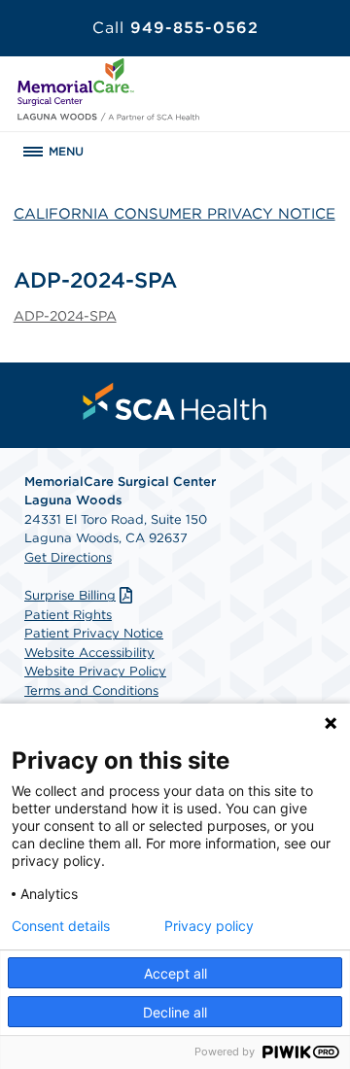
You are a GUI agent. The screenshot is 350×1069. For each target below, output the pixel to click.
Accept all (175, 973)
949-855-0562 (175, 27)
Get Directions (68, 557)
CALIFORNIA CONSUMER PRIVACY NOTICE (174, 214)
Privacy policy (209, 926)
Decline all (175, 1012)
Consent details (61, 926)
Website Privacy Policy (95, 671)
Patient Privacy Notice (93, 633)
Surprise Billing (70, 595)
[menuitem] (175, 401)
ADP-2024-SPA (65, 316)
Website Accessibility (89, 652)
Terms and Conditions (91, 690)
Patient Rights (68, 614)
